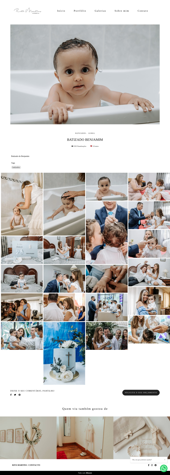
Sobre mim (122, 10)
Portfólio (80, 10)
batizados (16, 167)
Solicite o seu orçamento (141, 393)
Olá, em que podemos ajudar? (142, 460)
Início (61, 10)
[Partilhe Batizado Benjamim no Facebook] (11, 395)
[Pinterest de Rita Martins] (156, 465)
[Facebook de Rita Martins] (148, 465)
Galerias (100, 10)
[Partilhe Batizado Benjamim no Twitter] (15, 395)
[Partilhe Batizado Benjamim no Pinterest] (20, 395)
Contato (143, 10)
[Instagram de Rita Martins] (152, 465)
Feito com (85, 473)
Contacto (34, 465)
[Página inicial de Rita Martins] (26, 11)
